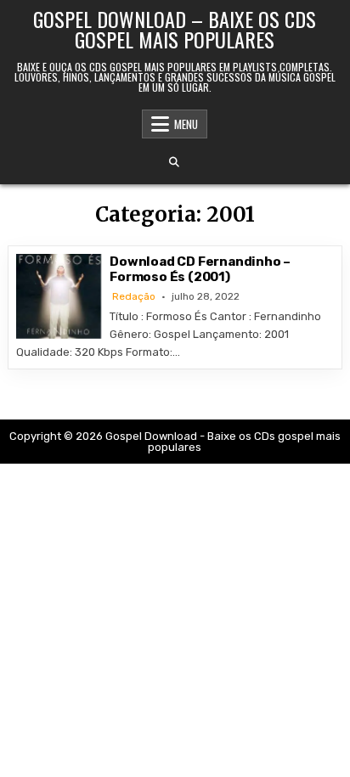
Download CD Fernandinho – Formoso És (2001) (200, 269)
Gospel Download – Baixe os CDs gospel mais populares (174, 28)
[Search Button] (174, 162)
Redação (133, 296)
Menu (186, 123)
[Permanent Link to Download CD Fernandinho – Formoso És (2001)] (58, 296)
